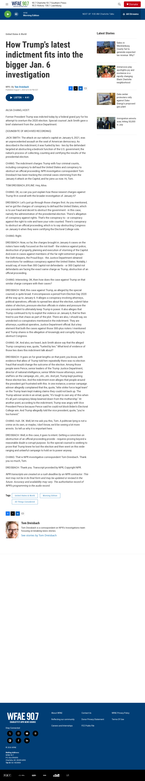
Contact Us (86, 713)
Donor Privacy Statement (93, 719)
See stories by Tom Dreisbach (39, 535)
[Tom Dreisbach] (12, 529)
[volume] (16, 14)
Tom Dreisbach (22, 86)
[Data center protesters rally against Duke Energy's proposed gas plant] (106, 99)
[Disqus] (72, 592)
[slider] (20, 14)
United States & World (16, 34)
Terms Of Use (118, 719)
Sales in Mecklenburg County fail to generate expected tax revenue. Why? (126, 49)
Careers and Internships (62, 726)
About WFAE (56, 713)
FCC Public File (88, 726)
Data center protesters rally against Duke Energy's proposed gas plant (126, 100)
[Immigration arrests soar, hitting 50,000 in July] (106, 123)
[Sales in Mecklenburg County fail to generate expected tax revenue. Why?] (106, 47)
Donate (133, 4)
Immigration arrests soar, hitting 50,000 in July (126, 121)
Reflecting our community (62, 719)
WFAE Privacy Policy (120, 713)
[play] (8, 14)
